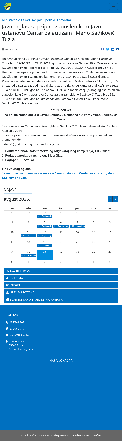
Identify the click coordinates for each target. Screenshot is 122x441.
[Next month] (115, 199)
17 (12, 242)
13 (61, 232)
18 (28, 242)
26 (44, 251)
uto (28, 208)
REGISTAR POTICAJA (22, 292)
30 (61, 212)
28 (28, 212)
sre (45, 208)
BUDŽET (15, 285)
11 (28, 232)
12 (44, 232)
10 (12, 232)
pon (12, 208)
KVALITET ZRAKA (20, 271)
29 (44, 212)
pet (77, 208)
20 (61, 242)
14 (77, 232)
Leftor (97, 435)
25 (28, 251)
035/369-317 (17, 329)
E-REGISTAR (17, 278)
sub (93, 208)
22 (93, 242)
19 (44, 242)
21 (77, 242)
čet (61, 208)
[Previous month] (110, 199)
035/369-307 (17, 322)
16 (109, 232)
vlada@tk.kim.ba (19, 335)
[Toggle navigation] (113, 6)
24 (12, 251)
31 (77, 212)
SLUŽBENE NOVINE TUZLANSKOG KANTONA (36, 299)
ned (110, 208)
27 (12, 212)
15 (93, 232)
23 (109, 242)
